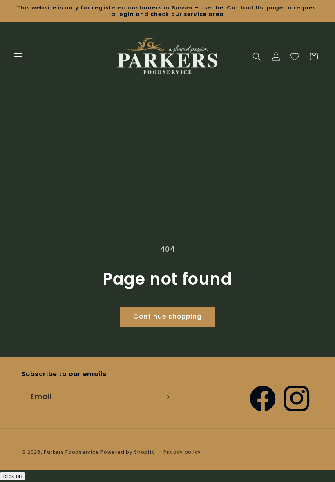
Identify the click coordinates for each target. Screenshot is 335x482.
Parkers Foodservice (71, 452)
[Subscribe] (165, 397)
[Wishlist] (294, 56)
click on (12, 476)
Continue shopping (167, 316)
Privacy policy (182, 452)
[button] (18, 56)
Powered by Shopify (127, 452)
